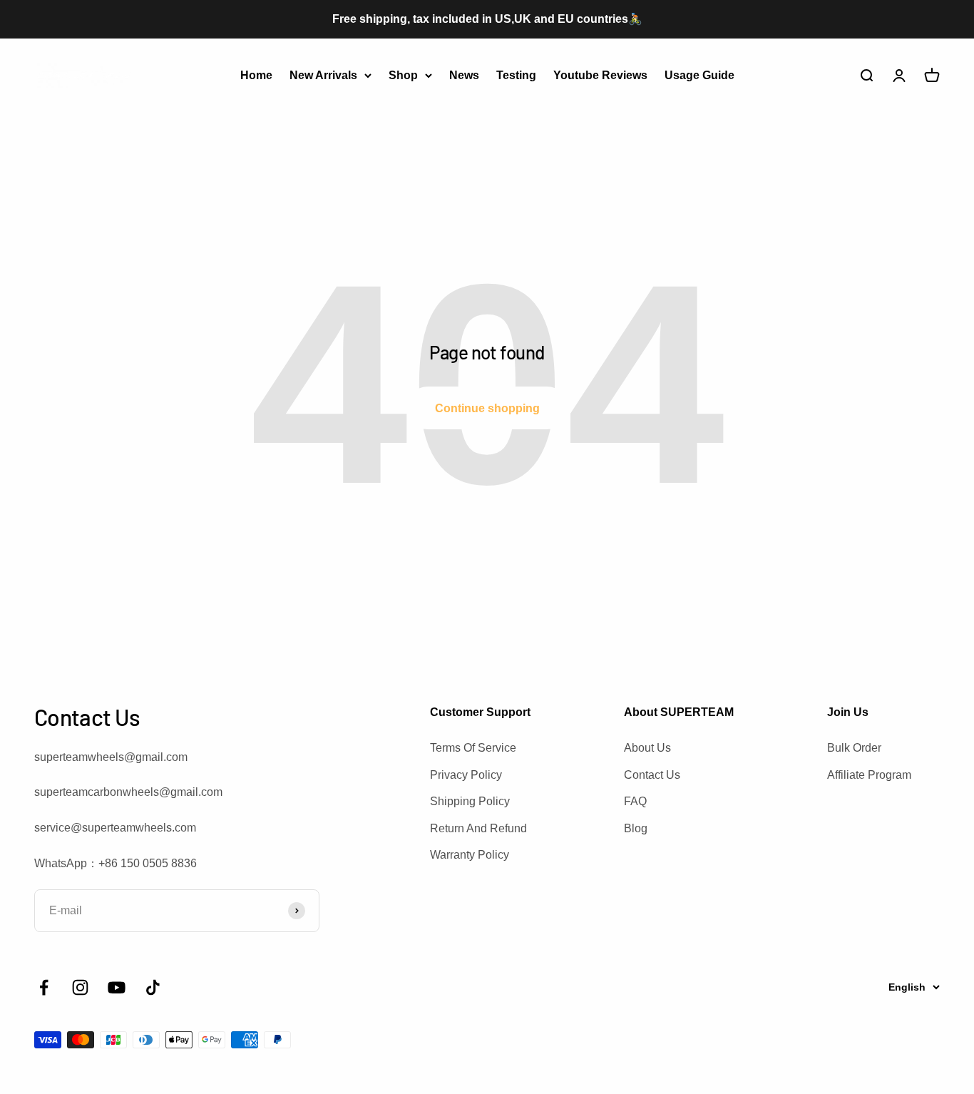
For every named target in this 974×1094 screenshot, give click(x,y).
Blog (635, 828)
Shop (403, 74)
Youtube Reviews (600, 74)
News (464, 74)
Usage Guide (699, 74)
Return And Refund (478, 828)
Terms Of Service (473, 748)
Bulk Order (854, 748)
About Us (647, 748)
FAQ (635, 801)
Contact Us (652, 775)
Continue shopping (487, 408)
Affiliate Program (869, 775)
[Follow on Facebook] (43, 987)
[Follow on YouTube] (116, 987)
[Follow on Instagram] (80, 987)
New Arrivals (323, 74)
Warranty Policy (469, 855)
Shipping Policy (470, 801)
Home (256, 74)
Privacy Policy (466, 775)
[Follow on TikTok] (153, 987)
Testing (516, 74)
